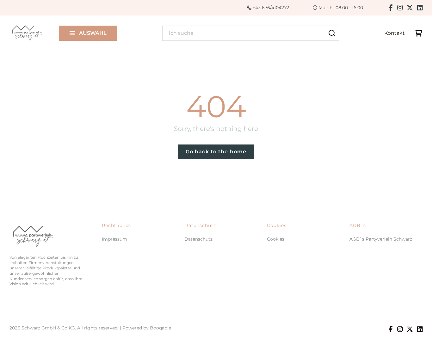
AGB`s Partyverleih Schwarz (380, 239)
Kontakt (394, 33)
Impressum (114, 239)
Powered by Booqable (146, 328)
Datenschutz (198, 239)
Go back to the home (216, 152)
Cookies (275, 239)
